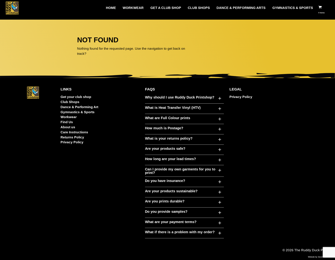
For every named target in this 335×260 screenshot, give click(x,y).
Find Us (67, 122)
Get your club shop (76, 97)
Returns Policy (72, 137)
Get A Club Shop (165, 8)
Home (111, 8)
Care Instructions (74, 132)
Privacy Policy (72, 142)
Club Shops (199, 8)
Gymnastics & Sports (292, 8)
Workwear (133, 8)
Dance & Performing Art (79, 107)
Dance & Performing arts (241, 8)
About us (68, 127)
